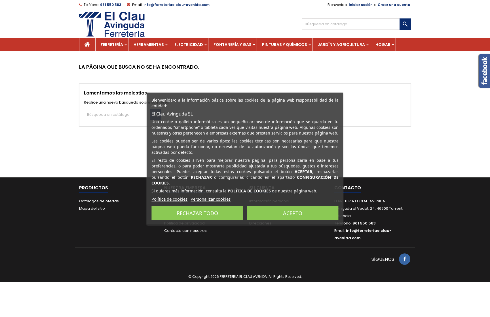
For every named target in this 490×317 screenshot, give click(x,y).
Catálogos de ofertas (99, 201)
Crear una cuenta (394, 4)
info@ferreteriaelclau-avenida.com (176, 4)
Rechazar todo (197, 212)
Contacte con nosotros (185, 230)
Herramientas (149, 44)
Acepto (292, 212)
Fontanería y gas (233, 44)
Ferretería (112, 44)
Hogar (382, 44)
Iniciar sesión (361, 4)
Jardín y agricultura (341, 44)
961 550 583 (110, 4)
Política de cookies (169, 198)
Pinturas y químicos (284, 44)
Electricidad (188, 44)
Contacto (347, 187)
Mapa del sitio (92, 208)
